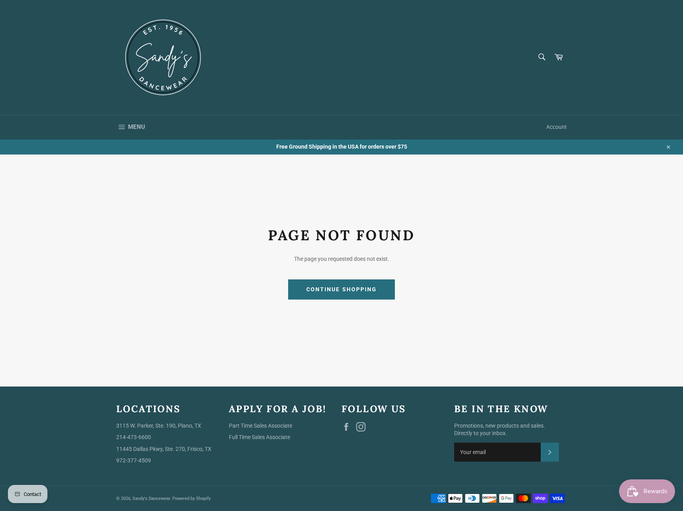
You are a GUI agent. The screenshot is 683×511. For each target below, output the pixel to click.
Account (556, 127)
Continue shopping (341, 289)
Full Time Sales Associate (259, 437)
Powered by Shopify (191, 498)
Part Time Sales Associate (260, 425)
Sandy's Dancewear (151, 498)
